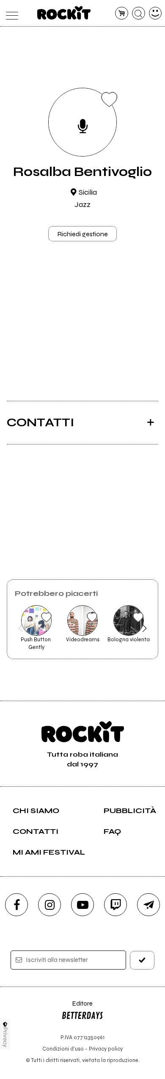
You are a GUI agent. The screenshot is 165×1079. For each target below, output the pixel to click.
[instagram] (49, 904)
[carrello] (121, 13)
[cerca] (138, 13)
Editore (77, 1007)
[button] (20, 628)
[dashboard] (155, 13)
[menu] (9, 13)
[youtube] (82, 904)
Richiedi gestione (82, 234)
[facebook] (16, 904)
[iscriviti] (142, 960)
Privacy (5, 1037)
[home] (64, 13)
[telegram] (148, 904)
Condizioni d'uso (63, 1048)
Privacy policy (106, 1048)
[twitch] (115, 904)
